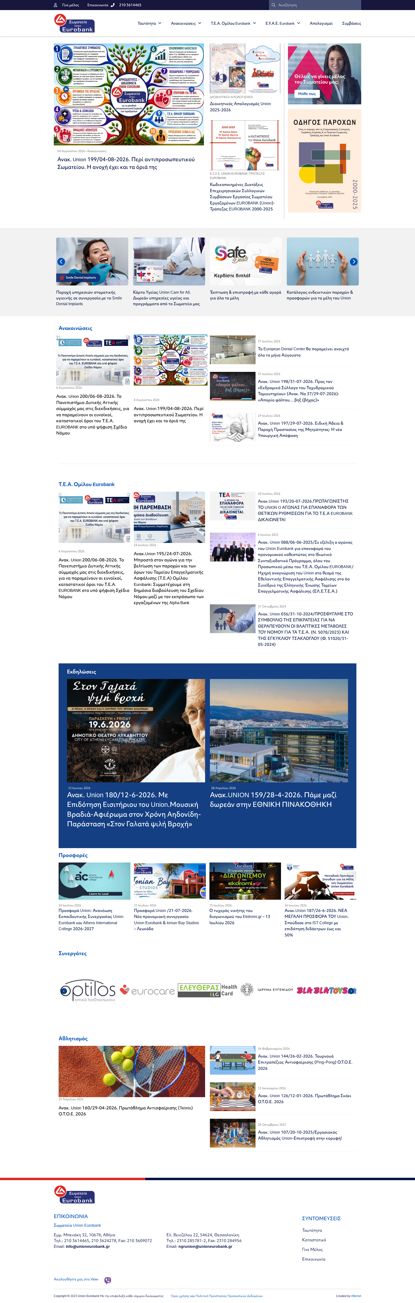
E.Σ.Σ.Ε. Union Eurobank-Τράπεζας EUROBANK (237, 176)
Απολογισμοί (321, 23)
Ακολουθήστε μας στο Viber (76, 1279)
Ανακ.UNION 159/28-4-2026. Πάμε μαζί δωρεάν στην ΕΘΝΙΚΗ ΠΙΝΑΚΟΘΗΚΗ (273, 799)
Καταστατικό (314, 1240)
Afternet (356, 1296)
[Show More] (246, 284)
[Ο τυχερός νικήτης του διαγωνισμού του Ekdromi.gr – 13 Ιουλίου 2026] (245, 881)
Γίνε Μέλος (312, 1249)
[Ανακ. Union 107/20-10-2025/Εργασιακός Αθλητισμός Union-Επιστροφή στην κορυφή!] (233, 1133)
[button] (64, 991)
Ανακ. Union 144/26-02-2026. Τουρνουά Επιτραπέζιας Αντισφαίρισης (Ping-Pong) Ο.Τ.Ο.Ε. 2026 (305, 1062)
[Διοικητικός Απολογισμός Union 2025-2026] (245, 68)
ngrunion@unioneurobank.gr (205, 1246)
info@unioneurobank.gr (88, 1246)
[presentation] (66, 89)
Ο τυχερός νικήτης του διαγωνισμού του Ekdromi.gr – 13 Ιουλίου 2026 (239, 916)
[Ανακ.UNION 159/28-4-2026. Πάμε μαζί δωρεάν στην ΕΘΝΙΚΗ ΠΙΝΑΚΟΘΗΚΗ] (287, 730)
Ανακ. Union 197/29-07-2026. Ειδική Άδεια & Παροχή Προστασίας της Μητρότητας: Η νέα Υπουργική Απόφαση (300, 429)
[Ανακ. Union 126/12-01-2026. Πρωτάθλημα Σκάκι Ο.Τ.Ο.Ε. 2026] (233, 1096)
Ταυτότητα (147, 23)
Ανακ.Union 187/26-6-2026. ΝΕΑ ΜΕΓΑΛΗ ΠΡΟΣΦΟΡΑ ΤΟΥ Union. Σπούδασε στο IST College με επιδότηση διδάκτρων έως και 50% (317, 923)
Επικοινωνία (313, 1259)
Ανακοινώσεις (183, 23)
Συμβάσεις (351, 23)
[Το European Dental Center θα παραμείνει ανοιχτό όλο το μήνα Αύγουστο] (233, 349)
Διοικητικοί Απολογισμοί (231, 97)
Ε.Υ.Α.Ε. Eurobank (280, 23)
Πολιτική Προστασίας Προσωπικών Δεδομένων (229, 1296)
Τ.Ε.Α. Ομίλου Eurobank (230, 23)
